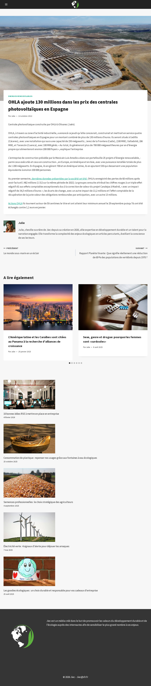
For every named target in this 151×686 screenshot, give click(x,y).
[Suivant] (142, 322)
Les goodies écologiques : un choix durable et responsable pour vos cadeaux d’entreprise (51, 590)
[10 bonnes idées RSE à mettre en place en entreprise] (75, 394)
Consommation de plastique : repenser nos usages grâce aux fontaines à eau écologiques (50, 457)
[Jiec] (75, 4)
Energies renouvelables (20, 96)
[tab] (69, 363)
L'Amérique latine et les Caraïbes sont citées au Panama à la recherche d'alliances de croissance (37, 341)
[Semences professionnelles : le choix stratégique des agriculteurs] (75, 483)
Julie (21, 223)
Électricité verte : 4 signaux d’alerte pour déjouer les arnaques (36, 546)
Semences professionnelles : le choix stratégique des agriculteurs (38, 502)
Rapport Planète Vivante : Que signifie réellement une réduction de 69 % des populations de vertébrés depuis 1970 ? (113, 253)
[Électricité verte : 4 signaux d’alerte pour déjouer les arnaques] (75, 527)
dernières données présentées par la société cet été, (59, 178)
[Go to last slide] (8, 322)
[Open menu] (6, 4)
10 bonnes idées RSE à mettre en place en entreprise (31, 413)
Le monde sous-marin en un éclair (21, 251)
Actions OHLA (15, 203)
